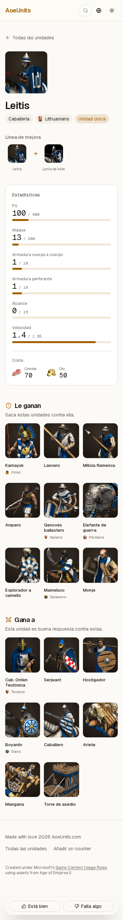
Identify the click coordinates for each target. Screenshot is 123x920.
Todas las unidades (33, 38)
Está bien (38, 906)
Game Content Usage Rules (81, 867)
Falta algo (91, 906)
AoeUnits (18, 10)
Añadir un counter (72, 849)
